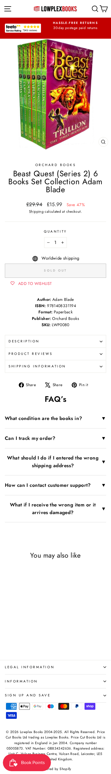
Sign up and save (28, 695)
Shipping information (37, 366)
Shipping (36, 211)
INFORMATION (21, 681)
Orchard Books (55, 164)
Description (24, 341)
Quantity (55, 231)
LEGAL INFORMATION (29, 667)
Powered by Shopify (55, 768)
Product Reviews (31, 353)
